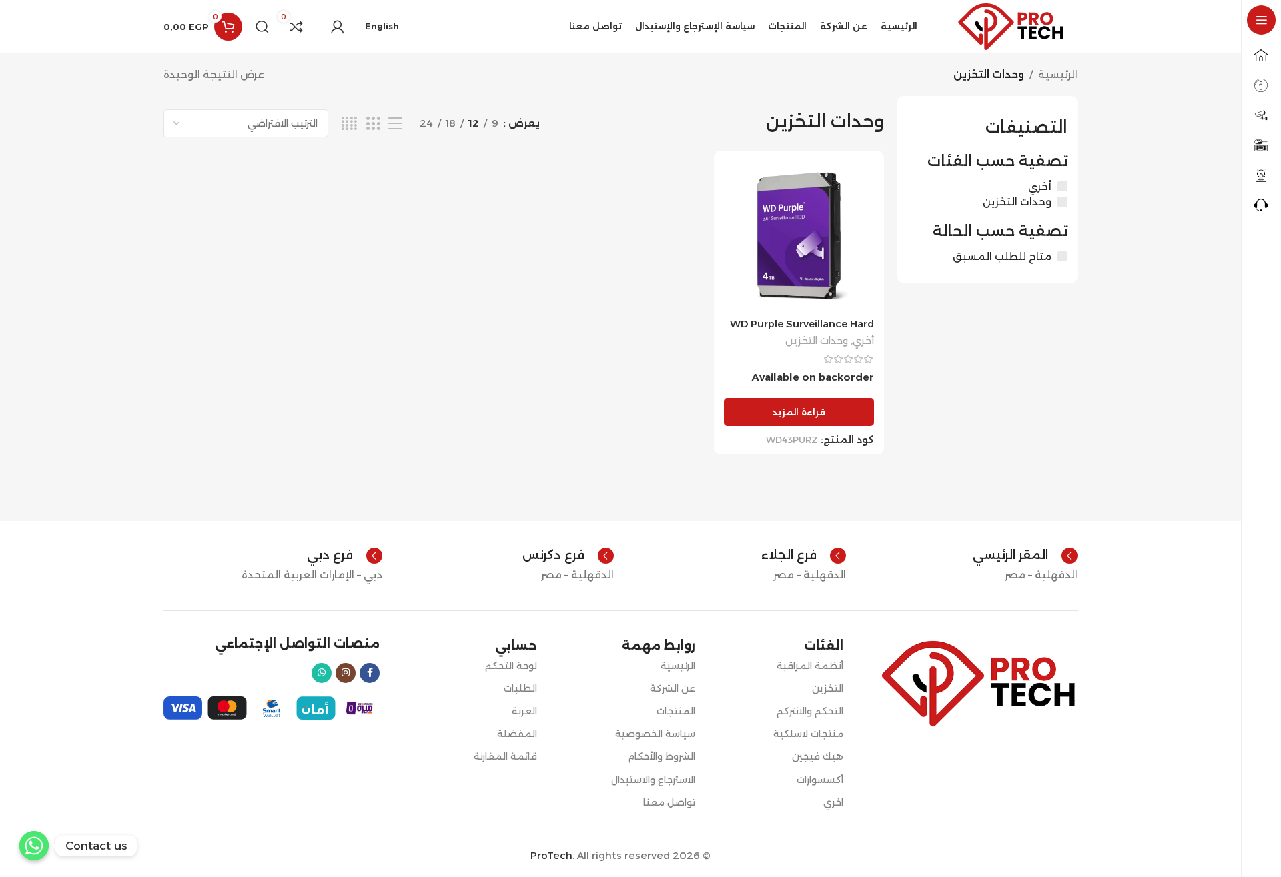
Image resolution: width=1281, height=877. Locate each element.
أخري (863, 341)
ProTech (551, 855)
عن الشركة (672, 688)
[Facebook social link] (370, 673)
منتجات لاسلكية (808, 734)
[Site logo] (1011, 25)
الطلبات (520, 688)
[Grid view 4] (349, 124)
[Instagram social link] (346, 673)
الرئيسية (1058, 74)
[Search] (262, 26)
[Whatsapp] (34, 845)
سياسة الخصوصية (655, 734)
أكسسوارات (820, 780)
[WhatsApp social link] (322, 673)
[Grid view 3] (373, 124)
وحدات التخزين (816, 341)
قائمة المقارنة (505, 756)
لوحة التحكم (511, 666)
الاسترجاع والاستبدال (653, 780)
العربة (524, 711)
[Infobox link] (1025, 556)
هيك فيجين (817, 756)
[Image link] (978, 682)
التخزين (827, 688)
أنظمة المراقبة (810, 666)
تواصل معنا (669, 802)
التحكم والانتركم (810, 711)
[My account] (337, 26)
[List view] (395, 124)
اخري (833, 802)
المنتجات (676, 711)
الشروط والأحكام (661, 756)
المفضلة (517, 734)
